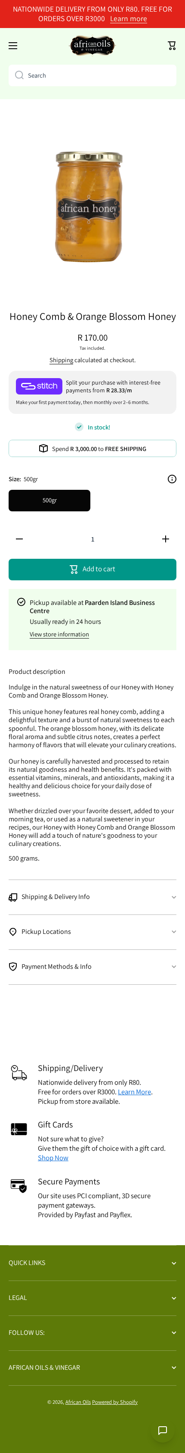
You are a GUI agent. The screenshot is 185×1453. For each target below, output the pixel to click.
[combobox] (92, 75)
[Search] (16, 75)
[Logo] (92, 46)
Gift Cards (55, 1124)
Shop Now (53, 1157)
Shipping (61, 360)
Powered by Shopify (115, 1402)
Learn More (134, 1091)
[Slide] (172, 479)
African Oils (78, 1402)
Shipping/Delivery (70, 1068)
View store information (59, 634)
